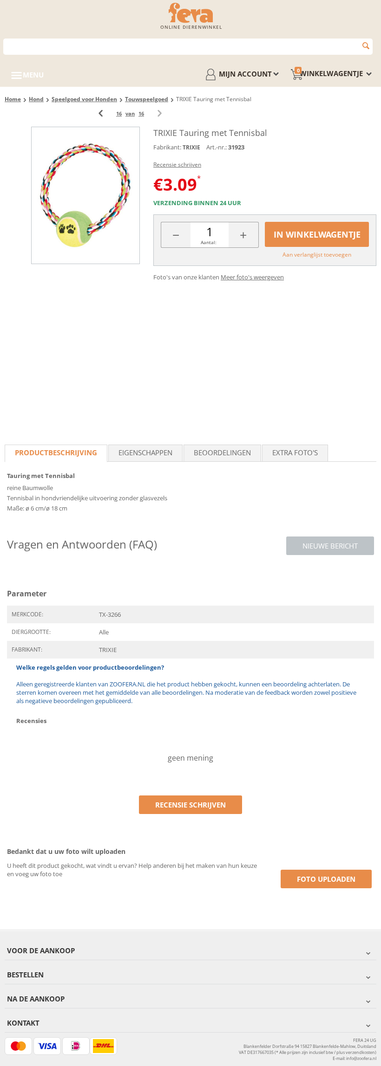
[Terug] (100, 113)
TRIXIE (191, 147)
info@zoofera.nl (361, 1058)
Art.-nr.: (216, 147)
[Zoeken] (366, 46)
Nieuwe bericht (330, 545)
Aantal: (209, 242)
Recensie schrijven (177, 164)
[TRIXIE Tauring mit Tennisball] (85, 195)
